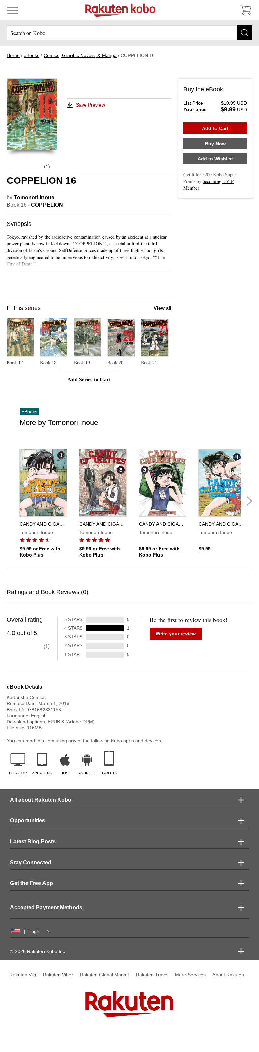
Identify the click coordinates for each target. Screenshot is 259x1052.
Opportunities (27, 820)
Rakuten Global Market (104, 975)
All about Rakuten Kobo (40, 800)
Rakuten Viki (22, 975)
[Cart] (245, 10)
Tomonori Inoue (34, 197)
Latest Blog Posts (33, 841)
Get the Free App (31, 883)
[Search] (244, 32)
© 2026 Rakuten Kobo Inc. (38, 951)
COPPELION (47, 205)
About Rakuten (228, 975)
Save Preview (90, 105)
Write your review (176, 633)
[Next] (249, 501)
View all (162, 308)
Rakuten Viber (58, 975)
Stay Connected (30, 862)
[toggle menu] (12, 10)
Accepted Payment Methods (46, 907)
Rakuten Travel (152, 975)
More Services (190, 975)
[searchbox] (129, 32)
